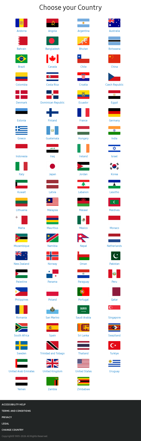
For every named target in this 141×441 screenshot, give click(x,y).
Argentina (83, 31)
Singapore (114, 317)
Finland (52, 120)
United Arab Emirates (21, 371)
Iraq (52, 156)
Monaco (114, 228)
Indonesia (21, 156)
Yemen (22, 389)
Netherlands (114, 246)
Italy (21, 174)
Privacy (7, 417)
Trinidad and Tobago (52, 353)
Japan (52, 174)
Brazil (21, 66)
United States (83, 371)
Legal (5, 423)
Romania (21, 317)
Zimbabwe (83, 389)
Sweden (21, 353)
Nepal (83, 246)
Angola (52, 31)
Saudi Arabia (83, 317)
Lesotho (114, 192)
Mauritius (52, 228)
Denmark (21, 102)
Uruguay (114, 371)
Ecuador (83, 102)
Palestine (21, 281)
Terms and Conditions (16, 410)
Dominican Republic (52, 102)
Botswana (114, 48)
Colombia (21, 84)
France (83, 120)
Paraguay (83, 281)
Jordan (83, 174)
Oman (83, 263)
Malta (21, 228)
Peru (114, 281)
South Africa (21, 335)
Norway (52, 263)
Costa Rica (52, 84)
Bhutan (83, 48)
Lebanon (83, 192)
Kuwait (21, 192)
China (114, 66)
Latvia (52, 192)
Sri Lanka (83, 335)
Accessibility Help (14, 404)
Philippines (21, 299)
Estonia (21, 120)
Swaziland (114, 335)
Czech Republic (114, 84)
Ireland (83, 156)
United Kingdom (52, 371)
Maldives (114, 210)
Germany (114, 120)
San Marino (52, 317)
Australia (114, 31)
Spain (52, 335)
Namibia (52, 246)
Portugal (83, 299)
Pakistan (114, 263)
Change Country (12, 429)
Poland (52, 299)
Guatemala (52, 138)
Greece (22, 138)
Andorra (21, 31)
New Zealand (21, 263)
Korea (114, 174)
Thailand (83, 353)
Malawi (83, 210)
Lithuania (21, 210)
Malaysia (52, 210)
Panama (52, 281)
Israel (114, 156)
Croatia (83, 84)
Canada (52, 66)
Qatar (114, 299)
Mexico (83, 228)
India (114, 138)
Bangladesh (52, 48)
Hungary (83, 138)
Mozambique (21, 246)
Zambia (52, 389)
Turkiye (114, 353)
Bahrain (21, 48)
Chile (83, 66)
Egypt (114, 102)
